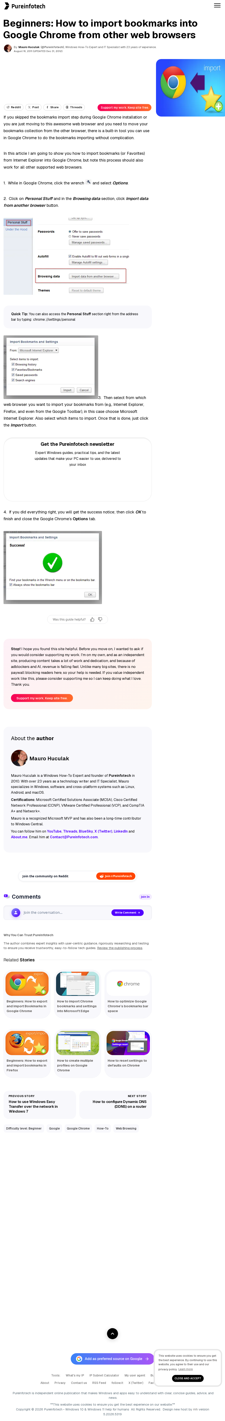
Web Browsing (126, 1128)
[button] (1, 2)
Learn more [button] (185, 1369)
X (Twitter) (136, 1383)
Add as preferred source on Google (113, 1358)
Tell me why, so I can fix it (77, 629)
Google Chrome (78, 1128)
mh (195, 1409)
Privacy (60, 1383)
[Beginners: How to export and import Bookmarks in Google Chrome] (27, 984)
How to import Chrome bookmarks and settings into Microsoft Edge (77, 1006)
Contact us (79, 1383)
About (44, 1383)
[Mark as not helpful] (100, 619)
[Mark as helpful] (92, 619)
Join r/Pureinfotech (118, 876)
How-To (103, 1128)
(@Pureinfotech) (53, 47)
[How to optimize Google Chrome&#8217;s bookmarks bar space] (128, 984)
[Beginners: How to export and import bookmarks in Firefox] (27, 1043)
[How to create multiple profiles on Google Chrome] (77, 1043)
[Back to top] (112, 1333)
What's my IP (75, 1375)
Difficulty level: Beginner (24, 1128)
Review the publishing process (119, 948)
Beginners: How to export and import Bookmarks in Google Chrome (27, 1006)
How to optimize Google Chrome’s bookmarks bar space (128, 1006)
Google (54, 1128)
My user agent (135, 1375)
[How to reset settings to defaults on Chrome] (128, 1043)
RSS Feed (99, 1383)
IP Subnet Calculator (104, 1375)
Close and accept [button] (187, 1378)
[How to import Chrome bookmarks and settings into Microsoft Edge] (77, 984)
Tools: (55, 1375)
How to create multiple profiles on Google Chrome (75, 1065)
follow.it (117, 1383)
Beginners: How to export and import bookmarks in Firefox (27, 1065)
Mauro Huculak (29, 47)
